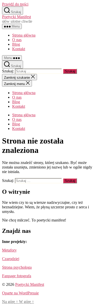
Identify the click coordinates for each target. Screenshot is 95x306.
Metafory (9, 250)
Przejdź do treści (15, 4)
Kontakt (18, 49)
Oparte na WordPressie (20, 293)
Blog (16, 44)
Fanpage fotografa (16, 276)
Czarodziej (10, 259)
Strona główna (23, 35)
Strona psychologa (17, 267)
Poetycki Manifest (16, 17)
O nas (17, 40)
